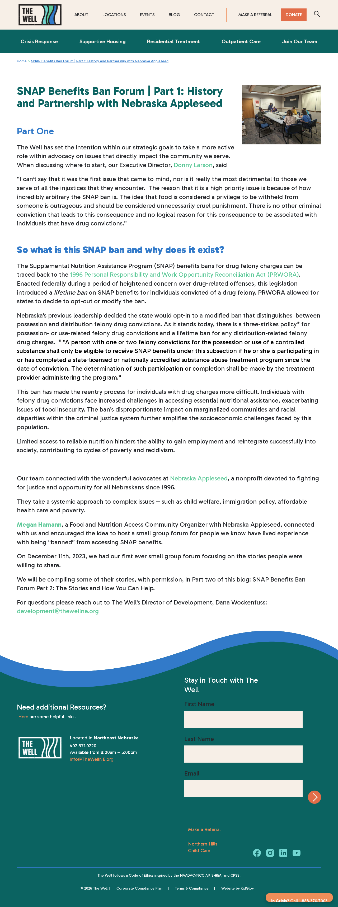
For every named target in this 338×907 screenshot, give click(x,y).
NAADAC (187, 875)
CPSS (235, 875)
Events (147, 14)
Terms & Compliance (192, 888)
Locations (114, 14)
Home (22, 61)
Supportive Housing (102, 41)
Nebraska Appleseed (199, 478)
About (81, 14)
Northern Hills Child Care (202, 847)
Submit (314, 797)
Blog (174, 14)
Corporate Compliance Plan (139, 888)
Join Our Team (299, 41)
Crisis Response (39, 41)
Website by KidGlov (237, 888)
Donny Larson (193, 165)
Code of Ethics (141, 875)
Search (317, 15)
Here (23, 717)
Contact (204, 14)
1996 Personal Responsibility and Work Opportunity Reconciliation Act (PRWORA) (184, 274)
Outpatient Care (241, 41)
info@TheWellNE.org (92, 759)
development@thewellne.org (58, 611)
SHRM (216, 875)
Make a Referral (255, 14)
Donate (294, 14)
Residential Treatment (173, 41)
